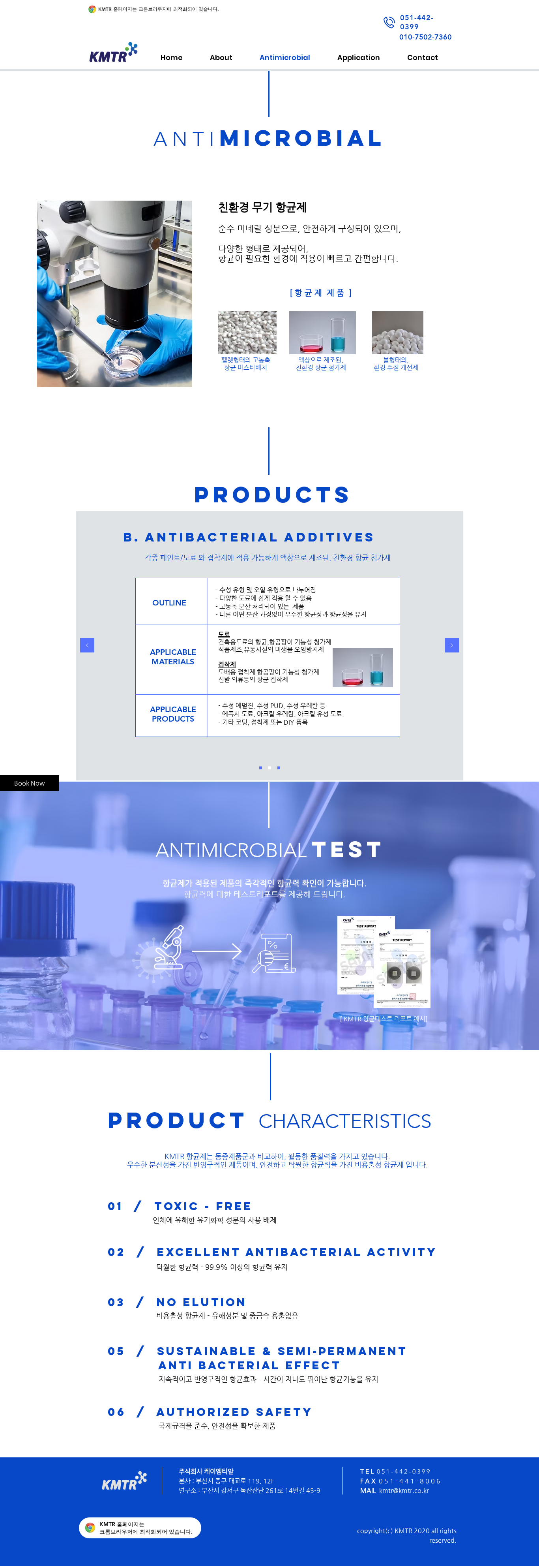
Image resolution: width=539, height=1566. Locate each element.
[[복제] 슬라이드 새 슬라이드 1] (269, 768)
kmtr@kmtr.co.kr (404, 1490)
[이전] (87, 646)
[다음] (452, 646)
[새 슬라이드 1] (260, 768)
